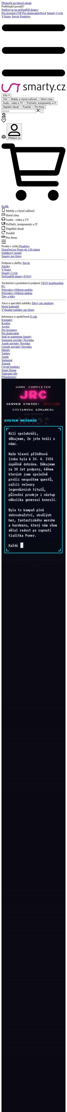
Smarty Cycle (55, 13)
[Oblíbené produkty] (3, 121)
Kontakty (6, 320)
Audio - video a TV (13, 103)
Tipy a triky (8, 296)
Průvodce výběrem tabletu (16, 293)
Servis (15, 16)
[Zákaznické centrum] (3, 116)
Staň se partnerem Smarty (16, 336)
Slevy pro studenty (43, 303)
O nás (33, 316)
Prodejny (25, 16)
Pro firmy (39, 107)
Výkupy (6, 16)
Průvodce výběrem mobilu (17, 289)
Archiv (5, 326)
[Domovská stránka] (33, 88)
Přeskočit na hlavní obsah (16, 3)
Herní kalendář (10, 306)
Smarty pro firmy (11, 256)
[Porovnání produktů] (4, 137)
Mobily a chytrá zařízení (24, 99)
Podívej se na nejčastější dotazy (19, 9)
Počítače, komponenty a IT (41, 103)
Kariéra (5, 323)
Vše (5, 99)
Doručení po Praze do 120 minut (20, 249)
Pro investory (11, 13)
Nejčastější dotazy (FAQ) (16, 276)
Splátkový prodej (11, 252)
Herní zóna (46, 99)
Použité (27, 107)
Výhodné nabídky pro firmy (17, 309)
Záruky (5, 266)
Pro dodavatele (34, 13)
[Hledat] (41, 111)
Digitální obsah (11, 107)
